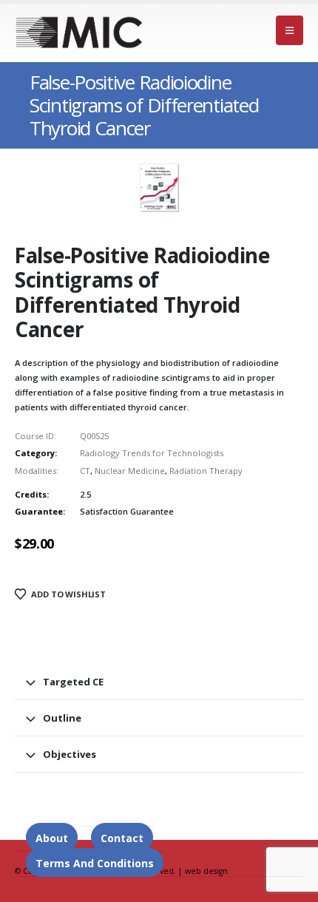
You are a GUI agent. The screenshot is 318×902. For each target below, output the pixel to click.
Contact (122, 838)
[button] (289, 30)
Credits (31, 494)
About (51, 838)
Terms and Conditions (94, 863)
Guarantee (39, 511)
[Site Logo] (79, 33)
